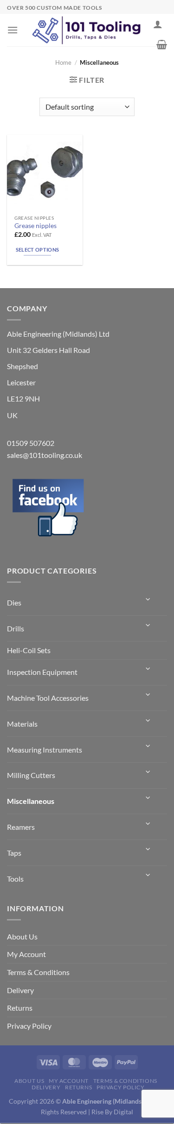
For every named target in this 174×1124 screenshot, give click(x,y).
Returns (19, 1007)
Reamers (21, 826)
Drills (15, 628)
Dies (14, 602)
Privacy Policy (29, 1025)
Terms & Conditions (38, 972)
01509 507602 (30, 442)
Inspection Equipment (42, 671)
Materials (22, 723)
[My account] (157, 24)
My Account (26, 954)
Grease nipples (35, 225)
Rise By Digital (112, 1112)
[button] (12, 30)
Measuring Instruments (44, 749)
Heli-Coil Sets (29, 650)
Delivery (20, 990)
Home (63, 62)
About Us (22, 936)
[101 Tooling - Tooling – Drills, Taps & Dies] (87, 30)
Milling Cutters (31, 775)
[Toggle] (148, 599)
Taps (14, 852)
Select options (37, 250)
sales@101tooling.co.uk (44, 455)
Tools (15, 878)
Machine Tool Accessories (48, 697)
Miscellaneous (30, 801)
